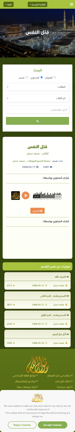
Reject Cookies (22, 425)
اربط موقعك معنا (26, 387)
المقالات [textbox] (61, 86)
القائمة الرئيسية (38, 4)
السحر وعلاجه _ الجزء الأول (53, 315)
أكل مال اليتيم (59, 334)
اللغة (9, 4)
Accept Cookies (52, 425)
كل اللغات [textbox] (60, 98)
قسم (22, 77)
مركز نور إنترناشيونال (25, 381)
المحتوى (34, 77)
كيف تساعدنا (64, 387)
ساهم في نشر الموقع (59, 375)
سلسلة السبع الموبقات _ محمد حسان (31, 160)
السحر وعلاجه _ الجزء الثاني (53, 295)
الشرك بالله (60, 276)
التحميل (36, 210)
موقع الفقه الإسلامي (24, 375)
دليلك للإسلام (63, 381)
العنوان (48, 77)
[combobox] (37, 87)
